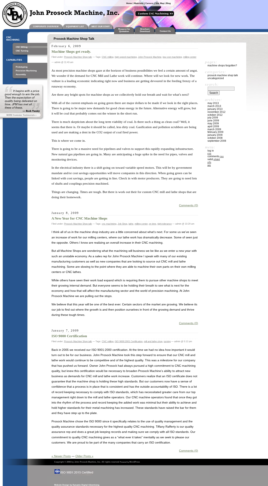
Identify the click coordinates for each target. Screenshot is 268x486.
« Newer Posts (61, 456)
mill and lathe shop (153, 341)
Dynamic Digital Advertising (86, 485)
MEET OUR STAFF (100, 26)
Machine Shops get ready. (71, 52)
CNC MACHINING (13, 38)
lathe (131, 223)
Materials (138, 3)
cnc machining (109, 223)
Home (129, 3)
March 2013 (214, 106)
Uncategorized (215, 78)
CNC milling (107, 57)
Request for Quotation (124, 30)
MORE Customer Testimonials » (21, 115)
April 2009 (213, 126)
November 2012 (216, 112)
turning (167, 341)
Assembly (21, 74)
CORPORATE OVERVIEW (45, 26)
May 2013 (213, 103)
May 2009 (213, 123)
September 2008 (216, 140)
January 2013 (215, 109)
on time (152, 223)
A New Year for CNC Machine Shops (79, 218)
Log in (210, 150)
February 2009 (215, 132)
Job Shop (122, 223)
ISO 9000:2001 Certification (129, 341)
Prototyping (21, 67)
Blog (168, 3)
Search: (212, 84)
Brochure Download (145, 30)
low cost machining (172, 57)
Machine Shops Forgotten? (222, 65)
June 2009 (213, 120)
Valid (213, 159)
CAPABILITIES (14, 60)
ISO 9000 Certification (69, 336)
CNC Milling (21, 47)
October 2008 (215, 137)
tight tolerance (164, 223)
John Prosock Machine (149, 57)
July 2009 (212, 117)
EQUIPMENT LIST (75, 26)
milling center (189, 57)
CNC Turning (22, 51)
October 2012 (215, 114)
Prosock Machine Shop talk (78, 57)
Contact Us (166, 31)
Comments (215, 156)
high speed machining (126, 57)
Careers (149, 3)
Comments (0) (188, 205)
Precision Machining (26, 70)
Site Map (159, 3)
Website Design (61, 485)
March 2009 (214, 129)
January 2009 (215, 135)
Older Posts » (84, 456)
